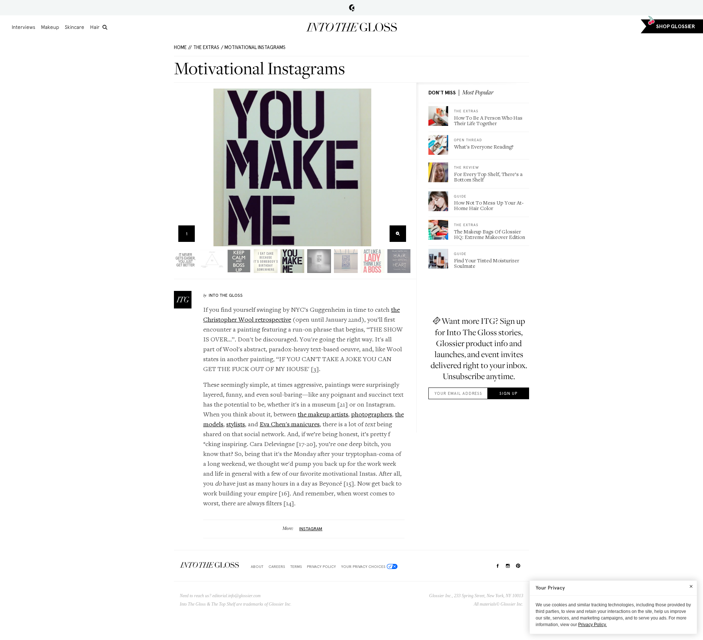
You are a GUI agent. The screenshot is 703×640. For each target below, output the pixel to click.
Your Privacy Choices (363, 566)
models (213, 424)
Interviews (23, 27)
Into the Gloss (351, 27)
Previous (182, 167)
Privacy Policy (321, 566)
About (257, 566)
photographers (371, 414)
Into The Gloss (226, 295)
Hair (95, 27)
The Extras (206, 47)
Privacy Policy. (592, 624)
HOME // (183, 47)
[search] (105, 27)
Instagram (310, 528)
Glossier (351, 7)
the (399, 414)
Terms (296, 566)
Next (402, 167)
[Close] (691, 586)
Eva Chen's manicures (290, 424)
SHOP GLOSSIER (675, 26)
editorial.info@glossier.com (236, 595)
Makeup (50, 27)
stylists (235, 424)
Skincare (74, 27)
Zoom (398, 233)
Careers (276, 566)
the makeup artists (323, 414)
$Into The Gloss (209, 565)
